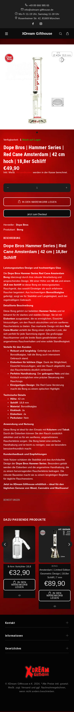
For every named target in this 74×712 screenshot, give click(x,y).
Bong (20, 229)
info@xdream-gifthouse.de (38, 9)
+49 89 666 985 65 (39, 5)
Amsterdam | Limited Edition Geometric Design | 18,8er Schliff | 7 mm (54, 573)
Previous (5, 544)
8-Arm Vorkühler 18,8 (19, 566)
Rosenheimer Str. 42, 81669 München (39, 18)
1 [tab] (37, 132)
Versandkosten (24, 172)
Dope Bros (22, 224)
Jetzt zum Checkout (37, 214)
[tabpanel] (37, 86)
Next (69, 544)
